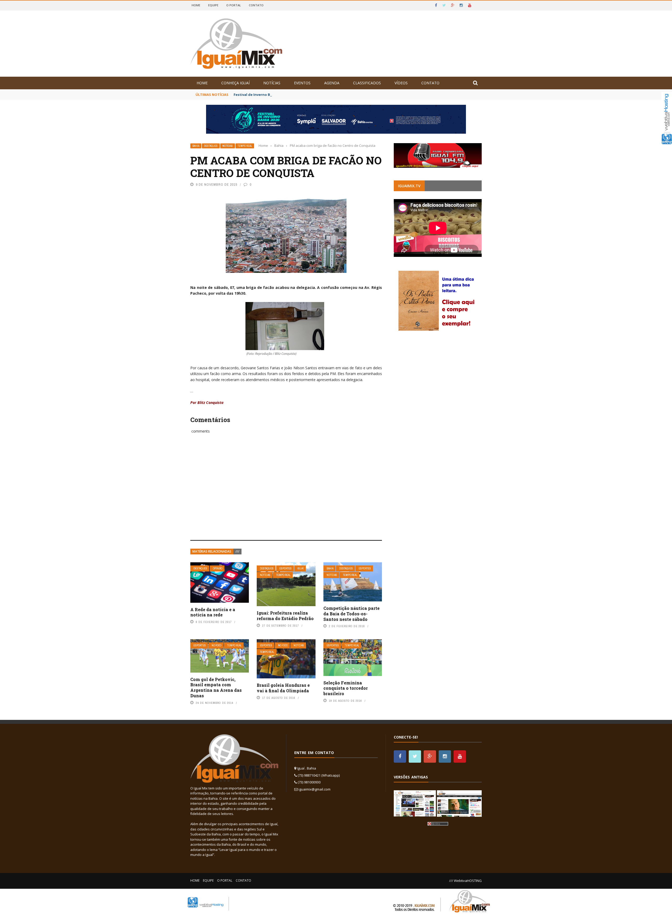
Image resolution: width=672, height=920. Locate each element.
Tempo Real (245, 146)
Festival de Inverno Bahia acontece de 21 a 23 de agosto (282, 94)
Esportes (285, 568)
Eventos (302, 82)
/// (237, 551)
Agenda (331, 82)
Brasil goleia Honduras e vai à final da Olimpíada (283, 687)
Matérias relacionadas (211, 551)
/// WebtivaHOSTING (465, 880)
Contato (256, 5)
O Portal (233, 5)
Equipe (213, 5)
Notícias (271, 82)
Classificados (367, 82)
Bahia (195, 146)
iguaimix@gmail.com (314, 789)
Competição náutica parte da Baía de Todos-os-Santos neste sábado (351, 613)
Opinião (217, 568)
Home (196, 5)
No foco (216, 645)
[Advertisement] (286, 492)
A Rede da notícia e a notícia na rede (212, 612)
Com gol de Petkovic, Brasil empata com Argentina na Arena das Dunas (216, 687)
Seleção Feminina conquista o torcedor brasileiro (345, 688)
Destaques (211, 146)
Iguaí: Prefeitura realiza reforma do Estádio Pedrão (285, 615)
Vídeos (401, 82)
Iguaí (300, 568)
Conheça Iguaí (235, 82)
